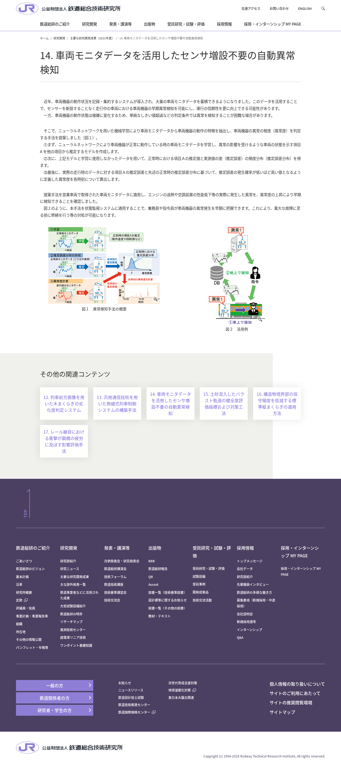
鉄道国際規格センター (134, 712)
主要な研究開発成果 (74, 576)
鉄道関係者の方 (55, 698)
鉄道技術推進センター (134, 704)
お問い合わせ (279, 8)
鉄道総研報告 (158, 568)
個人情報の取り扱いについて (297, 684)
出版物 (154, 548)
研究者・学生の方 (55, 710)
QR (150, 576)
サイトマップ (282, 712)
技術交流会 (112, 600)
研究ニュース (69, 568)
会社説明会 (245, 614)
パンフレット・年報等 (32, 647)
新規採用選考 (246, 621)
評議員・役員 (25, 608)
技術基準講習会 (115, 592)
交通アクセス (250, 8)
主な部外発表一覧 (73, 584)
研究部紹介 (68, 561)
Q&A (240, 637)
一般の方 (54, 685)
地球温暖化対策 (179, 690)
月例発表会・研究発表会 (121, 561)
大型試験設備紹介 (73, 606)
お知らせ (124, 683)
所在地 (21, 631)
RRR (151, 561)
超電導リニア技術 (73, 637)
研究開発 (59, 38)
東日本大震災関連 (181, 697)
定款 (19, 600)
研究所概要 (24, 592)
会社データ (245, 568)
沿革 (19, 584)
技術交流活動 (202, 600)
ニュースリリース (130, 690)
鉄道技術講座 (113, 584)
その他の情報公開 (29, 639)
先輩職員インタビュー (253, 584)
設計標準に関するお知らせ (167, 600)
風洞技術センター (73, 629)
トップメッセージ (249, 561)
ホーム (44, 38)
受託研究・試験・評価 (209, 568)
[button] (323, 8)
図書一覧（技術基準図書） (167, 592)
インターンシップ (249, 629)
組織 (19, 623)
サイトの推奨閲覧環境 (291, 702)
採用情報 (245, 548)
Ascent (153, 584)
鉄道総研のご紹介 (33, 548)
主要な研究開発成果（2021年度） (92, 38)
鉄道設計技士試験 (131, 697)
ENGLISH (305, 8)
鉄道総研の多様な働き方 (254, 592)
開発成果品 (201, 592)
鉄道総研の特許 (71, 614)
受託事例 (199, 584)
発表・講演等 (117, 548)
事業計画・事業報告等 (32, 616)
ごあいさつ (24, 561)
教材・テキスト (159, 616)
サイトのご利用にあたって (295, 693)
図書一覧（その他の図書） (167, 608)
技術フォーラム (115, 576)
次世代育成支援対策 (182, 683)
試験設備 (199, 576)
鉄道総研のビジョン (30, 568)
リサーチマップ (71, 621)
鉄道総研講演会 (115, 568)
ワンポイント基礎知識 (76, 645)
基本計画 (24, 576)
